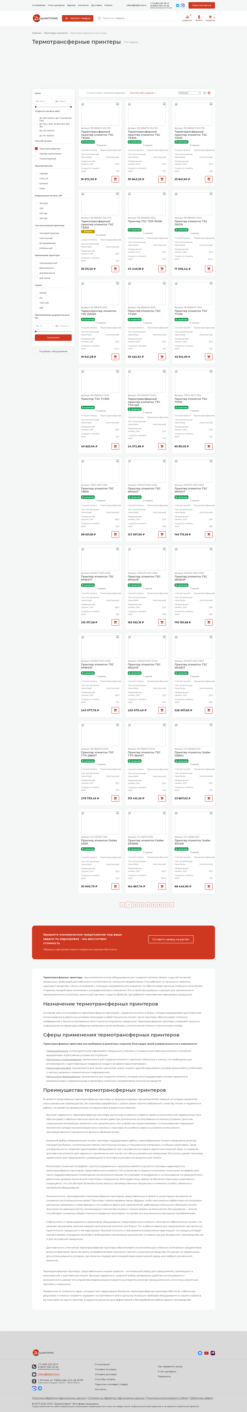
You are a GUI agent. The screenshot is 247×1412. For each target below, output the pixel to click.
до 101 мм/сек (46, 135)
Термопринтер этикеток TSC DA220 (98, 312)
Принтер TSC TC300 (95, 398)
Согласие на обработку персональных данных (116, 1398)
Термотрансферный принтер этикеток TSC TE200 (97, 135)
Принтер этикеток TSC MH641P (97, 666)
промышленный (48, 263)
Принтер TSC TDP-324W (145, 221)
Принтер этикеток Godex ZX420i (193, 842)
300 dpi (43, 218)
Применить (53, 337)
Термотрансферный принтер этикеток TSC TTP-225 (144, 402)
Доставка (96, 5)
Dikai (42, 188)
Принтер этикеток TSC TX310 (191, 400)
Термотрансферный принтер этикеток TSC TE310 (97, 224)
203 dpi (43, 213)
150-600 (43, 203)
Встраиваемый (47, 243)
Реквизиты (164, 1376)
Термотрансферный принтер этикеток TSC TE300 (144, 135)
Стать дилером (56, 5)
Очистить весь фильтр (142, 93)
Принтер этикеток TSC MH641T (97, 578)
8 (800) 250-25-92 (159, 6)
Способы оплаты (105, 1379)
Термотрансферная (49, 148)
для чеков (44, 278)
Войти (199, 20)
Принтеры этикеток (56, 33)
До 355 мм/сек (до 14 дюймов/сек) (55, 119)
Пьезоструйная (47, 158)
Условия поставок (105, 1369)
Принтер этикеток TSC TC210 (191, 312)
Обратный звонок (201, 5)
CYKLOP (43, 178)
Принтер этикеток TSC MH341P (191, 578)
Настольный (46, 238)
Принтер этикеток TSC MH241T (144, 490)
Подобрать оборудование (53, 351)
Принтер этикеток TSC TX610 (97, 490)
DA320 (43, 293)
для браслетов (47, 273)
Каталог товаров (80, 18)
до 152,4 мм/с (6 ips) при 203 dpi (54, 125)
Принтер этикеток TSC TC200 (144, 312)
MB (41, 308)
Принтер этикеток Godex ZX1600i (146, 842)
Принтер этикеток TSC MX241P (144, 666)
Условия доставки (106, 1374)
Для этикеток (46, 268)
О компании (38, 5)
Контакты (83, 5)
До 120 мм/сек (47, 130)
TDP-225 (44, 303)
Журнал (71, 5)
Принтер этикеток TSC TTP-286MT (97, 754)
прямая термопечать (50, 153)
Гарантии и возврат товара (111, 1384)
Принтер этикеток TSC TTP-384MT (144, 754)
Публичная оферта (201, 1398)
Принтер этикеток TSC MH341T (191, 490)
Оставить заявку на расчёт (170, 939)
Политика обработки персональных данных (59, 1398)
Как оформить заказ (170, 1366)
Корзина (210, 19)
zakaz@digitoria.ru (136, 5)
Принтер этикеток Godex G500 (99, 842)
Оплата (108, 5)
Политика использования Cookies (167, 1398)
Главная (36, 33)
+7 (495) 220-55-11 (159, 3)
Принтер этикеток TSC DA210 (191, 223)
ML (41, 298)
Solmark (43, 183)
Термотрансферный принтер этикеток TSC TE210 (191, 135)
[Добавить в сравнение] (118, 104)
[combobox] (137, 18)
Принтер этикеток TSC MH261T (191, 666)
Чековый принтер (49, 233)
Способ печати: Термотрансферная (106, 93)
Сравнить (187, 18)
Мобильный (45, 248)
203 (41, 208)
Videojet (43, 173)
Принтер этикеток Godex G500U (193, 754)
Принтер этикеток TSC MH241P (144, 578)
